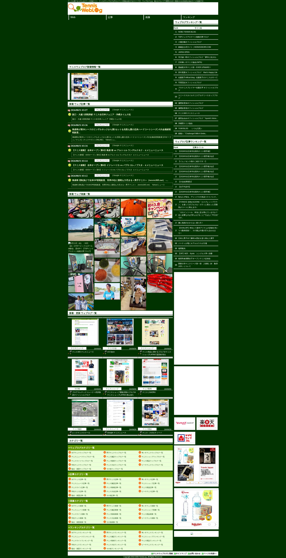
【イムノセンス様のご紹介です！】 (192, 161)
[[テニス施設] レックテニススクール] (85, 426)
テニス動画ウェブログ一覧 (116, 461)
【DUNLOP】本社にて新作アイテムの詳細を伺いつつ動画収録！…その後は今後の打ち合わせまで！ (198, 230)
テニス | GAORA (149, 392)
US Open (111, 352)
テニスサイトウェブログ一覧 (82, 461)
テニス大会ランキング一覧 (116, 544)
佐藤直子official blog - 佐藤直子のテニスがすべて (198, 77)
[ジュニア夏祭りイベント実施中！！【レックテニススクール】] (133, 246)
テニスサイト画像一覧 (80, 514)
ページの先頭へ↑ (210, 553)
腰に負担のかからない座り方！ (190, 223)
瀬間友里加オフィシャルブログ (190, 103)
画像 (147, 17)
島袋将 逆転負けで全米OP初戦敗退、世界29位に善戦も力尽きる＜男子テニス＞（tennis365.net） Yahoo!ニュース (118, 185)
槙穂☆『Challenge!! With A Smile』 (192, 133)
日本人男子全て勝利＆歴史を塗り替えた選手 (196, 238)
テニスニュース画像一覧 (81, 510)
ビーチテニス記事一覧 (150, 491)
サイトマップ (181, 553)
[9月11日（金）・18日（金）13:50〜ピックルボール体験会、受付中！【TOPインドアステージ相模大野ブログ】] (81, 247)
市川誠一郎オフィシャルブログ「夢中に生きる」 (198, 57)
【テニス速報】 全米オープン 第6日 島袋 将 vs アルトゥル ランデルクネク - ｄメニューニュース (117, 150)
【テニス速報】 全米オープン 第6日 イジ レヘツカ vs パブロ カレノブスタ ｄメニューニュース (110, 170)
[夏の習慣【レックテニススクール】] (107, 270)
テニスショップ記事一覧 (151, 483)
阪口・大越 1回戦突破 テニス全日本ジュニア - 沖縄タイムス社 (101, 114)
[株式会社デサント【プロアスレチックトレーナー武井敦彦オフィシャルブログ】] (133, 207)
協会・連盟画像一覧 (79, 522)
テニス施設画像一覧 (114, 510)
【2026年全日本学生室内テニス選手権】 (194, 151)
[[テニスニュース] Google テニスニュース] (120, 426)
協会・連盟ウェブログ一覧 (81, 469)
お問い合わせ (195, 553)
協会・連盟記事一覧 (79, 495)
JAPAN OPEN (183, 52)
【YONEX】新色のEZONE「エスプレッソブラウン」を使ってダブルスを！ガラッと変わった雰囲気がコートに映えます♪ (198, 204)
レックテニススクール (81, 433)
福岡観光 (181, 248)
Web (72, 17)
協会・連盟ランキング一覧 (81, 549)
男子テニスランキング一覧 (116, 532)
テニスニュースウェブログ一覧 (83, 457)
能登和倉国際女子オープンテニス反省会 (194, 259)
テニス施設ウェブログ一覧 (116, 457)
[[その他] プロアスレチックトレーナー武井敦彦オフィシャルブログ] (85, 385)
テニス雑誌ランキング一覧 (151, 540)
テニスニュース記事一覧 (81, 483)
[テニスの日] (196, 534)
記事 (110, 17)
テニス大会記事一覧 (114, 491)
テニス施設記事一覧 (114, 483)
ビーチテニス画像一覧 (150, 518)
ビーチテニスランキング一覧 (152, 544)
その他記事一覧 (112, 495)
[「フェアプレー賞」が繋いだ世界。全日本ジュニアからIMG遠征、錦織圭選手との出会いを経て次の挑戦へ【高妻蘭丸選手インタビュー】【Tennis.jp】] (107, 291)
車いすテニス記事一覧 (150, 479)
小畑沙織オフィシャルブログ (190, 42)
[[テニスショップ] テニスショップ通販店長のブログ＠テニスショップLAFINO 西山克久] (120, 385)
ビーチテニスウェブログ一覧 (152, 465)
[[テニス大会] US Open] (120, 345)
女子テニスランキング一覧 (81, 532)
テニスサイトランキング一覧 (82, 540)
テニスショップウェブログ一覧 (153, 457)
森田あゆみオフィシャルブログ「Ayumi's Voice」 (198, 118)
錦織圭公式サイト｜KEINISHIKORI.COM (194, 47)
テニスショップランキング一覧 (153, 536)
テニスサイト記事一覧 (80, 487)
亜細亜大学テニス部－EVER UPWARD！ (194, 67)
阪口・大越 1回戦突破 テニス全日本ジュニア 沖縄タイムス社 (97, 119)
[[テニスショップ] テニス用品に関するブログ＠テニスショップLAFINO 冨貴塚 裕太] (155, 345)
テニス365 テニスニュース (83, 352)
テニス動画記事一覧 (114, 487)
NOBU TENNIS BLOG (187, 32)
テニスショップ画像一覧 (151, 510)
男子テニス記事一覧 (114, 479)
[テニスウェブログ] (85, 12)
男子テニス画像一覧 (114, 506)
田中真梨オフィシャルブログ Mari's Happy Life (197, 72)
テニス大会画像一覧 (114, 518)
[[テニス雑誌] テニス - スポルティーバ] (155, 426)
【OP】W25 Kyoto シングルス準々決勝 (195, 253)
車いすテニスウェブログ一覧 (152, 453)
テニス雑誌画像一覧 (149, 514)
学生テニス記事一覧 (79, 491)
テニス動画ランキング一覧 (116, 540)
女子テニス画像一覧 (79, 506)
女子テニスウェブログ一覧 (81, 453)
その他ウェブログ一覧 (115, 469)
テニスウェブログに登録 (163, 553)
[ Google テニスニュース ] (122, 110)
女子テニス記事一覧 (79, 479)
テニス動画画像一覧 (114, 514)
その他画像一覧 (112, 522)
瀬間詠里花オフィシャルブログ (190, 108)
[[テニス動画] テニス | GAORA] (155, 385)
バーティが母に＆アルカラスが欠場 (192, 243)
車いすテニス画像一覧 (150, 506)
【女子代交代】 (184, 187)
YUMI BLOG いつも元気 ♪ (190, 128)
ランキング (189, 17)
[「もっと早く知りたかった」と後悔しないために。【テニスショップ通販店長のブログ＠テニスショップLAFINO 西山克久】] (159, 236)
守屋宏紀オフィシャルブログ (190, 83)
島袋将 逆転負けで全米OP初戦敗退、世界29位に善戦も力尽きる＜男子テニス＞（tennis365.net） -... (120, 180)
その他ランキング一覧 (115, 549)
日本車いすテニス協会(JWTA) (190, 62)
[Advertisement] (120, 42)
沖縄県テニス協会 (185, 123)
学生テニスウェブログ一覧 (81, 465)
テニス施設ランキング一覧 (116, 536)
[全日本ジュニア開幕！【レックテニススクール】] (159, 208)
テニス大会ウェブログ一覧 (116, 465)
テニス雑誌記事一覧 (149, 487)
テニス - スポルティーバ (152, 433)
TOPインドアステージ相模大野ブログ (193, 37)
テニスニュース (102, 110)
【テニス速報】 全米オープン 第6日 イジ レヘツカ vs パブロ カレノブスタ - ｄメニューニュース (117, 165)
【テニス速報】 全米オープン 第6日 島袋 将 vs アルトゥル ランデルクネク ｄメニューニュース (110, 155)
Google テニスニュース (116, 433)
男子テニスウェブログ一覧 (116, 453)
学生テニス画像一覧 (79, 518)
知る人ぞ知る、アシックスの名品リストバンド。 (198, 197)
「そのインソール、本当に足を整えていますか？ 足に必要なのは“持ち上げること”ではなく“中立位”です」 (198, 215)
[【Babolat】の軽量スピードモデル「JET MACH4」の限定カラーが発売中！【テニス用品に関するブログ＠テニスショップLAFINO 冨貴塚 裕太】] (133, 226)
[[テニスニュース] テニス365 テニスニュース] (85, 345)
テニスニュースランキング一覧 (83, 536)
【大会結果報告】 (185, 182)
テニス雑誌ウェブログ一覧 (151, 461)
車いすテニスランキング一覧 (152, 532)
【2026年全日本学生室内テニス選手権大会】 (196, 156)
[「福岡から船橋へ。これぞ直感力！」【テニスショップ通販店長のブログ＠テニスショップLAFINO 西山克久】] (133, 293)
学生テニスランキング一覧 (81, 544)
